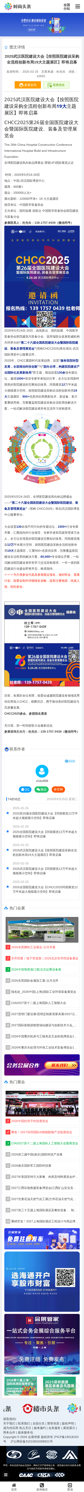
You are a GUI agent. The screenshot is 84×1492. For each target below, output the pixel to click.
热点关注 (25, 1428)
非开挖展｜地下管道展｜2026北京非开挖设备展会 (42, 958)
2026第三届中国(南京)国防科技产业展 (34, 1154)
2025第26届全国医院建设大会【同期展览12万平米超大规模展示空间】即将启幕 (45, 816)
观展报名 (58, 85)
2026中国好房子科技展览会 (27, 1121)
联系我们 (24, 1423)
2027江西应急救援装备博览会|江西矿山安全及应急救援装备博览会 (42, 1188)
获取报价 (9, 1419)
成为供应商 (10, 1428)
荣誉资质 (53, 1423)
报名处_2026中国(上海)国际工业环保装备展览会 (41, 991)
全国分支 (39, 1423)
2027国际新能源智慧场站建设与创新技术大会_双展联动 (42, 1025)
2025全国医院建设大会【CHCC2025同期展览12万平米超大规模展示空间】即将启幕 (45, 889)
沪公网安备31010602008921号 (32, 1441)
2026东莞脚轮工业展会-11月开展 (31, 947)
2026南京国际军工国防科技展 (29, 1165)
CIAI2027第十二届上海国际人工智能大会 (36, 1003)
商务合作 (9, 1432)
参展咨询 (29, 85)
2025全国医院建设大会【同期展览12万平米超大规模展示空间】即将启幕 (45, 834)
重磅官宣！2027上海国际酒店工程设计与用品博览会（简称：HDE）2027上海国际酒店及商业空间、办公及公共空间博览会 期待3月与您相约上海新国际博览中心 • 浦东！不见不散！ (42, 1221)
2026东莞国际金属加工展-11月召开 (32, 980)
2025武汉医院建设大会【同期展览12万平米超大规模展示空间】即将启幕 (45, 871)
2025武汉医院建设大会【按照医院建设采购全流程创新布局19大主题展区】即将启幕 (45, 852)
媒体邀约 (40, 1428)
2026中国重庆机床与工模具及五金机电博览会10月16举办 (42, 1036)
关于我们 (9, 1423)
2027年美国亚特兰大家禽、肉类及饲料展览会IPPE (42, 1176)
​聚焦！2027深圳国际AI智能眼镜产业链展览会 (39, 1132)
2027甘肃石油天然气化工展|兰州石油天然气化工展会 (42, 1199)
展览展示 (69, 1428)
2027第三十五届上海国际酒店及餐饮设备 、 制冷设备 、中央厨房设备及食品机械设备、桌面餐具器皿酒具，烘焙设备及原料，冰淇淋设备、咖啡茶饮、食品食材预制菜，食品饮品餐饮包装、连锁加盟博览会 (42, 1210)
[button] (77, 1386)
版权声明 (68, 1423)
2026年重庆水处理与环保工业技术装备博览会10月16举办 (42, 1047)
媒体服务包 (25, 1432)
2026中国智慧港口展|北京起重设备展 (34, 969)
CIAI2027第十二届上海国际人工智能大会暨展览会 (42, 1143)
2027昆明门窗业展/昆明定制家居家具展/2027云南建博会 (42, 1014)
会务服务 (54, 1428)
